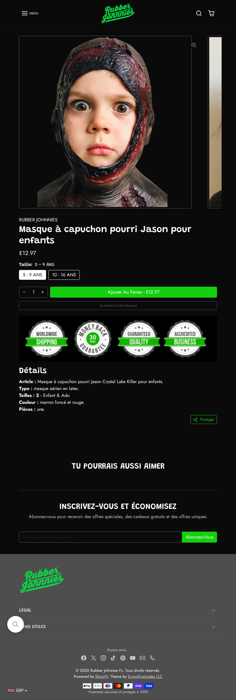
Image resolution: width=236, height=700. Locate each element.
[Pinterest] (123, 657)
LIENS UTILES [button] (32, 627)
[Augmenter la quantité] (42, 292)
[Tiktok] (113, 657)
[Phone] (152, 657)
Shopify (101, 676)
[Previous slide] (21, 481)
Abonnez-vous (199, 537)
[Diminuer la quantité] (24, 292)
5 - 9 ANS (32, 274)
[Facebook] (84, 657)
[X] (93, 657)
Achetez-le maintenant (118, 305)
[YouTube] (133, 657)
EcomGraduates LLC (145, 676)
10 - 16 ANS (64, 274)
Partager (207, 419)
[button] (30, 13)
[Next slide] (215, 481)
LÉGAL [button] (25, 610)
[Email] (142, 657)
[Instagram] (103, 657)
